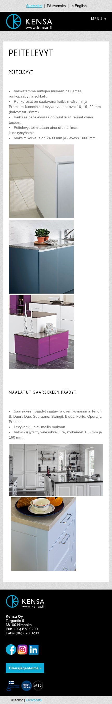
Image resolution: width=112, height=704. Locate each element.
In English (79, 6)
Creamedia (34, 700)
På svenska (56, 6)
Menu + (99, 19)
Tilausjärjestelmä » (25, 668)
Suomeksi (34, 6)
